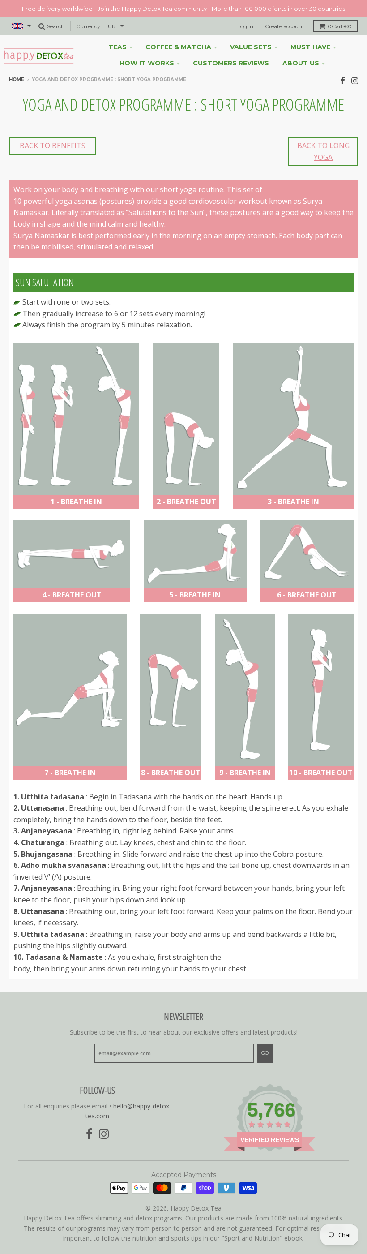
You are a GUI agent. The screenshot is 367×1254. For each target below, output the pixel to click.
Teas (117, 47)
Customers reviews (231, 63)
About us (300, 63)
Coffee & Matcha (178, 47)
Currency (88, 26)
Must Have (310, 47)
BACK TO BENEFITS (52, 145)
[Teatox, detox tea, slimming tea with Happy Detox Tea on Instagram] (354, 80)
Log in (245, 26)
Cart (340, 26)
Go (265, 1053)
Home (16, 79)
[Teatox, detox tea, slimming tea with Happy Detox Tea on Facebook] (342, 80)
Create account (284, 26)
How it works (146, 63)
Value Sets (251, 47)
